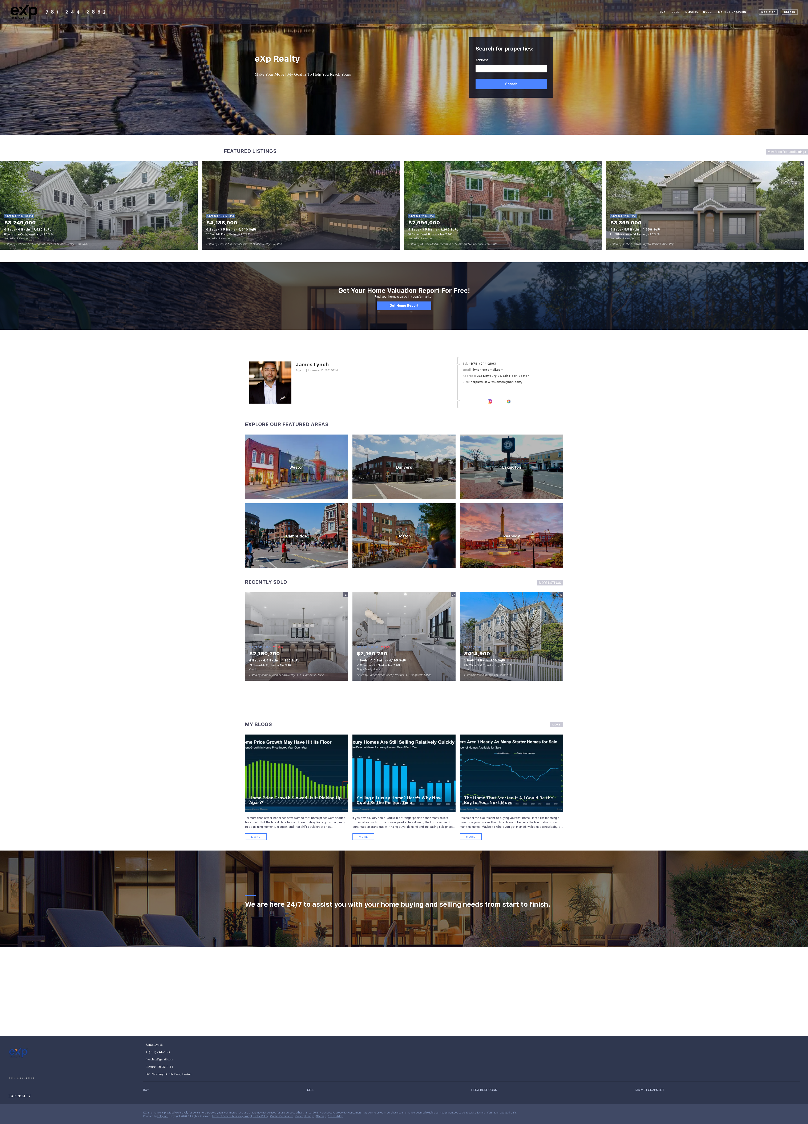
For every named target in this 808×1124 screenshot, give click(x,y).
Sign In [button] (789, 12)
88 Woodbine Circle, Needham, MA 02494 (29, 234)
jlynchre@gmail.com (488, 369)
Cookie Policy (260, 1116)
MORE (556, 724)
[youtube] (496, 401)
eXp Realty (277, 59)
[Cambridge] (296, 535)
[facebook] (464, 401)
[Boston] (404, 535)
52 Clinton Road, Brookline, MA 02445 (430, 234)
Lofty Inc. (162, 1116)
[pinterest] (502, 401)
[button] (511, 84)
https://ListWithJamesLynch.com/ (496, 382)
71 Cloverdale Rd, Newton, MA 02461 (378, 665)
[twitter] (477, 401)
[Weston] (296, 467)
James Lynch (312, 364)
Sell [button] (675, 12)
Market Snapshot (733, 12)
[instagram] (490, 401)
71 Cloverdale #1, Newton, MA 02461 (270, 665)
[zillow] (483, 401)
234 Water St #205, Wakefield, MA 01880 (487, 665)
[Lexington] (511, 467)
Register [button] (768, 12)
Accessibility (335, 1116)
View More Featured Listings (787, 151)
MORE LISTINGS (550, 582)
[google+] (509, 401)
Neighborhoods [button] (698, 12)
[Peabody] (511, 535)
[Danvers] (404, 467)
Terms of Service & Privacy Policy (231, 1116)
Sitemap (321, 1116)
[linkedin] (471, 401)
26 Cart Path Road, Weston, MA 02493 (228, 234)
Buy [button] (662, 12)
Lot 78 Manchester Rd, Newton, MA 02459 (634, 234)
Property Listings (304, 1116)
